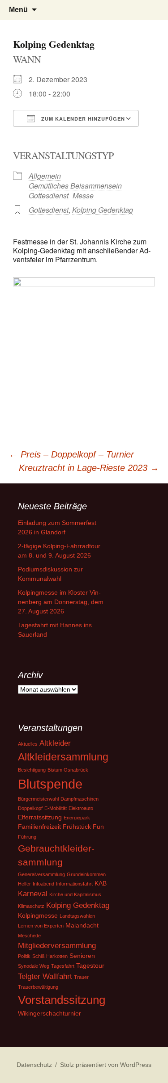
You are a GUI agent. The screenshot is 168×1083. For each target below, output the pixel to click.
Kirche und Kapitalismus (75, 894)
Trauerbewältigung (38, 987)
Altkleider (55, 743)
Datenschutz (34, 1064)
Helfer (24, 883)
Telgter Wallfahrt (45, 976)
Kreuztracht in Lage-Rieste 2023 (89, 468)
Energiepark (77, 817)
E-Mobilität (55, 808)
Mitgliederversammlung (57, 945)
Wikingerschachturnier (49, 1013)
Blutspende (50, 784)
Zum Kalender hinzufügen (82, 118)
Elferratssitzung (40, 817)
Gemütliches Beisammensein (75, 185)
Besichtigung (32, 769)
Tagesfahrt (62, 966)
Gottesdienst (49, 195)
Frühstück (77, 826)
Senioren (82, 955)
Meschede (29, 935)
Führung (27, 837)
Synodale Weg (33, 966)
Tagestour (90, 965)
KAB (101, 883)
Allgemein (45, 176)
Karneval (32, 894)
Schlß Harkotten (50, 956)
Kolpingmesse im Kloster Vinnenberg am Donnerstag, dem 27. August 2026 (60, 602)
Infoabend (43, 883)
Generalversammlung (41, 874)
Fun (98, 826)
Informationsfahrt (74, 883)
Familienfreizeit (39, 826)
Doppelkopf (30, 808)
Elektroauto (81, 808)
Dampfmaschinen (79, 799)
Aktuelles (28, 744)
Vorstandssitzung (61, 1000)
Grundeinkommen (86, 874)
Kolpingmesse (38, 915)
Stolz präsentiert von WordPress (105, 1064)
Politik (24, 956)
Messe (83, 195)
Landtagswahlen (77, 916)
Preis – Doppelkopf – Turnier (71, 454)
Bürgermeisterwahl (38, 799)
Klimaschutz (31, 906)
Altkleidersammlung (63, 757)
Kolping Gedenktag (102, 210)
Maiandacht (82, 925)
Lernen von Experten (41, 925)
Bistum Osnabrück (67, 769)
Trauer (81, 977)
